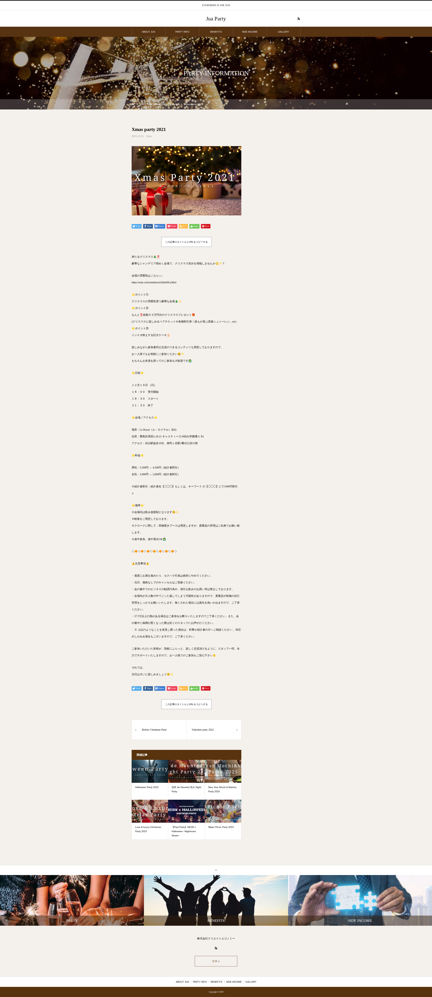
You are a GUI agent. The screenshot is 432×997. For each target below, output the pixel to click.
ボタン (216, 961)
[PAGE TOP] (216, 870)
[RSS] (298, 18)
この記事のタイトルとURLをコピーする (186, 242)
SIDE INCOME (250, 31)
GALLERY (283, 31)
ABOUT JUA (148, 31)
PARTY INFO (182, 31)
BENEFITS (216, 31)
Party (149, 136)
